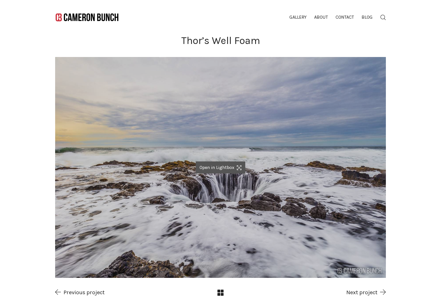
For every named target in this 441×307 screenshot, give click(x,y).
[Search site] (383, 17)
